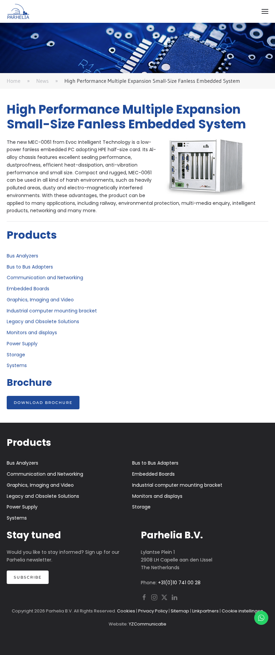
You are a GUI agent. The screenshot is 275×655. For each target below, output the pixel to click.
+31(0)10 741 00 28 (179, 582)
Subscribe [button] (28, 577)
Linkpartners (205, 611)
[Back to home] (18, 11)
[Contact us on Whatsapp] (261, 618)
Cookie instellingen (242, 611)
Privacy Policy (153, 611)
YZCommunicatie (147, 624)
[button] (265, 11)
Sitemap (180, 611)
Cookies (126, 611)
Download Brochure (43, 402)
